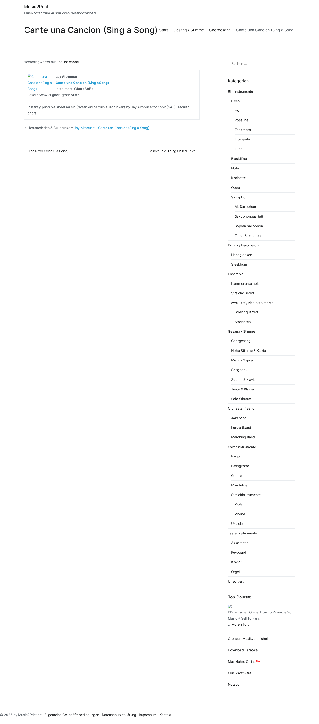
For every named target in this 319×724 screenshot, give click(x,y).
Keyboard (238, 552)
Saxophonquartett (249, 216)
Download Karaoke (243, 650)
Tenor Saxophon (248, 236)
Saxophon (239, 197)
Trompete (242, 139)
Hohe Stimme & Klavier (249, 351)
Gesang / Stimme (241, 331)
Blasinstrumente (240, 92)
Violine (240, 514)
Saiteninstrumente (242, 447)
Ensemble (235, 274)
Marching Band (243, 437)
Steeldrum (239, 264)
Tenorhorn (243, 130)
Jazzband (239, 418)
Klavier (236, 562)
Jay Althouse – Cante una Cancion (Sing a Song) (111, 128)
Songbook (239, 370)
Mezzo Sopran (242, 360)
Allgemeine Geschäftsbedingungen (71, 715)
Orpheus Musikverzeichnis (248, 639)
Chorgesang (241, 341)
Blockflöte (239, 159)
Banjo (235, 456)
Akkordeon (239, 543)
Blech (235, 101)
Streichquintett (242, 293)
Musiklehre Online (241, 661)
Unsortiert (236, 581)
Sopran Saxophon (249, 226)
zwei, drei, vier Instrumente (252, 303)
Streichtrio (243, 322)
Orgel (235, 572)
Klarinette (238, 178)
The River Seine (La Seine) (48, 151)
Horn (238, 110)
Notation (234, 684)
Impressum (148, 715)
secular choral (68, 62)
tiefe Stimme (241, 399)
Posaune (241, 120)
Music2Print (36, 6)
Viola (238, 504)
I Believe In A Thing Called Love (171, 151)
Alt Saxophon (245, 207)
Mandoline (239, 485)
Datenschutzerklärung (119, 715)
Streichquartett (246, 312)
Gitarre (236, 476)
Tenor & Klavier (242, 389)
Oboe (235, 188)
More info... (240, 624)
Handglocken (241, 255)
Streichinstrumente (246, 495)
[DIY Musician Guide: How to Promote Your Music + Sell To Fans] (230, 606)
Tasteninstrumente (242, 533)
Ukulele (237, 524)
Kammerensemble (245, 283)
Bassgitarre (240, 466)
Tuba (238, 149)
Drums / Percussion (243, 245)
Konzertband (241, 427)
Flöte (235, 168)
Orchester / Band (241, 408)
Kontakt (165, 715)
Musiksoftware (239, 673)
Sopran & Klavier (244, 380)
